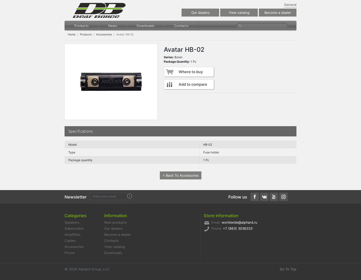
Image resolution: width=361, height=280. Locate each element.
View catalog (239, 12)
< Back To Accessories (181, 175)
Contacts (181, 25)
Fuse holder (211, 152)
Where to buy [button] (191, 72)
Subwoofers (74, 228)
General (290, 5)
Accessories (104, 34)
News (112, 25)
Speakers (72, 222)
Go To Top (288, 269)
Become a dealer (277, 12)
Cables (70, 241)
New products (115, 222)
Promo (70, 253)
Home (72, 34)
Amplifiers (72, 234)
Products (81, 25)
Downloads (145, 25)
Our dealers (200, 12)
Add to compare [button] (193, 84)
